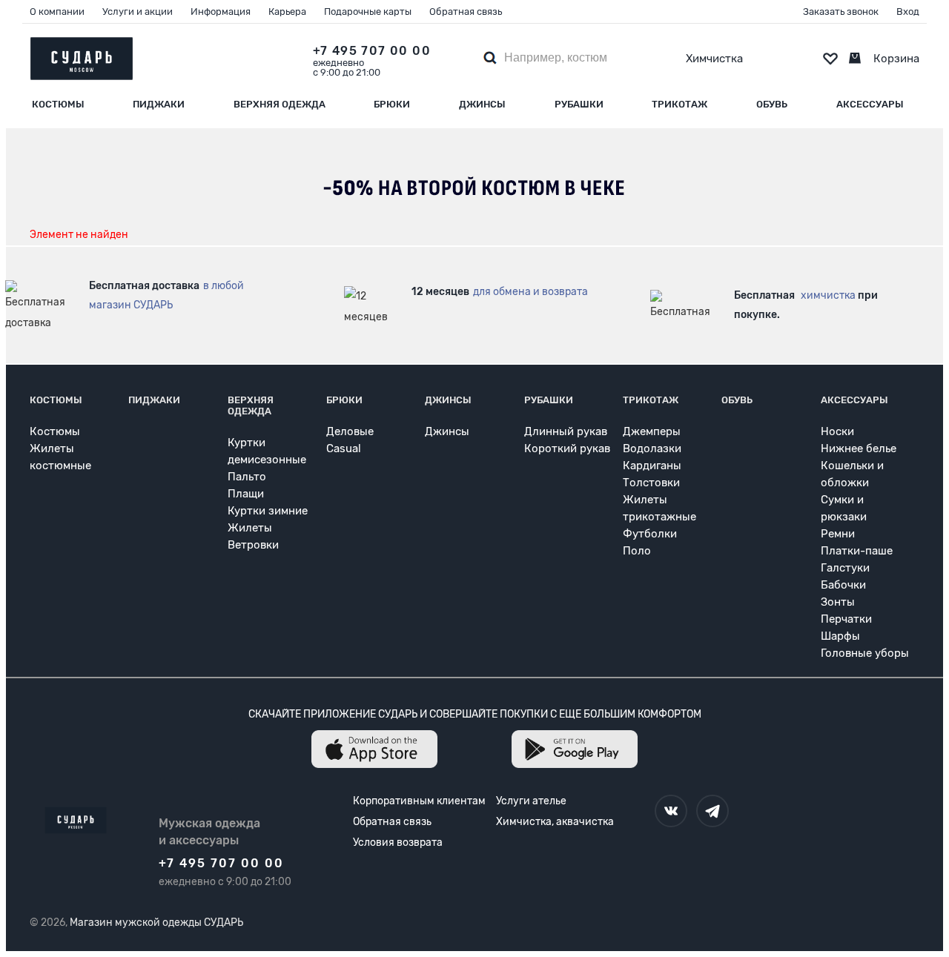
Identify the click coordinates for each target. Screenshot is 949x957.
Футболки (650, 533)
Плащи (246, 493)
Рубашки (579, 104)
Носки (837, 431)
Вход (907, 11)
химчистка (828, 295)
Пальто (247, 476)
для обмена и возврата (530, 291)
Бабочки (843, 585)
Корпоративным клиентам (419, 801)
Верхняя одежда (279, 104)
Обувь (771, 104)
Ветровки (253, 545)
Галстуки (845, 567)
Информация (221, 11)
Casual (343, 448)
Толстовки (651, 482)
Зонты (838, 602)
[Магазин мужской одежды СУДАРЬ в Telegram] (712, 811)
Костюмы (58, 104)
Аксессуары (870, 104)
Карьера (287, 11)
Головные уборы (865, 653)
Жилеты (250, 527)
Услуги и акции (137, 11)
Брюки (392, 104)
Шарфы (840, 636)
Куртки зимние (268, 510)
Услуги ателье (531, 801)
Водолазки (652, 448)
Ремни (838, 533)
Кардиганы (652, 465)
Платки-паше (857, 550)
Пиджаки (159, 104)
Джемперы (652, 431)
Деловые (350, 431)
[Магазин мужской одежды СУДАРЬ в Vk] (671, 811)
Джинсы (482, 104)
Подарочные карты (367, 11)
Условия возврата (398, 842)
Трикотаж (679, 104)
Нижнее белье (858, 448)
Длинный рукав (565, 431)
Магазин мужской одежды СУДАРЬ (156, 922)
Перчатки (846, 619)
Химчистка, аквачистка (555, 821)
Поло (637, 550)
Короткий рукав (567, 448)
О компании (57, 11)
